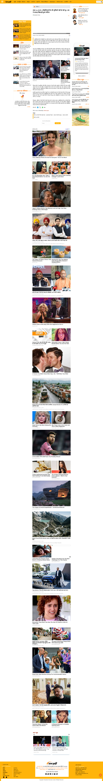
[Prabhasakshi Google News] (69, 35)
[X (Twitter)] (68, 21)
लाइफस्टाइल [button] (52, 1)
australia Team (49, 114)
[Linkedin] (51, 774)
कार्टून (4, 774)
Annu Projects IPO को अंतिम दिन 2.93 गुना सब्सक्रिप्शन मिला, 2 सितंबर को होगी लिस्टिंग (80, 101)
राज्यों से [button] (33, 1)
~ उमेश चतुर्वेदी (81, 17)
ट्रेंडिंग (22, 43)
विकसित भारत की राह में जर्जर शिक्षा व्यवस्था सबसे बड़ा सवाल (83, 22)
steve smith (65, 114)
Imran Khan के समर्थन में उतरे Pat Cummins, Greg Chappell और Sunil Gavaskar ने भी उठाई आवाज (60, 749)
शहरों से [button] (38, 1)
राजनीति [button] (66, 1)
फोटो (4, 769)
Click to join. (46, 110)
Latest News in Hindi (43, 768)
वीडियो (4, 771)
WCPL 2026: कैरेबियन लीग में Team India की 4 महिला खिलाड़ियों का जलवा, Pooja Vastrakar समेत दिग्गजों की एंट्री (42, 749)
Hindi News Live (44, 769)
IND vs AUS (36, 117)
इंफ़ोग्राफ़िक (5, 772)
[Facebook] (68, 19)
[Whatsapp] (42, 108)
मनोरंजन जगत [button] (60, 1)
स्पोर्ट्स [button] (28, 1)
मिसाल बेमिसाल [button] (44, 1)
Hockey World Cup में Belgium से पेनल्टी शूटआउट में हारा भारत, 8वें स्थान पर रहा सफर (80, 83)
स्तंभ (80, 6)
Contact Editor (79, 774)
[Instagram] (53, 774)
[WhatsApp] (68, 24)
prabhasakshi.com (59, 769)
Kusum (34, 35)
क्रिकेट (37, 6)
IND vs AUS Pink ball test (39, 114)
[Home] (34, 6)
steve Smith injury (58, 114)
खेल (88, 86)
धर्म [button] (70, 1)
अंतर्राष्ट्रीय (19, 1)
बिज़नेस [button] (23, 1)
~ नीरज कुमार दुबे (81, 12)
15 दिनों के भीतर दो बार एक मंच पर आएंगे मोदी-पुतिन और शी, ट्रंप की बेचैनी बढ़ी (83, 10)
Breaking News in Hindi (54, 768)
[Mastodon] (57, 774)
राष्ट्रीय (15, 1)
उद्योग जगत (87, 104)
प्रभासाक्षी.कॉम (40, 766)
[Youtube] (55, 774)
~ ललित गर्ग (80, 24)
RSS (15, 775)
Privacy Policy (17, 773)
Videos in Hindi (63, 768)
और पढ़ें (28, 106)
